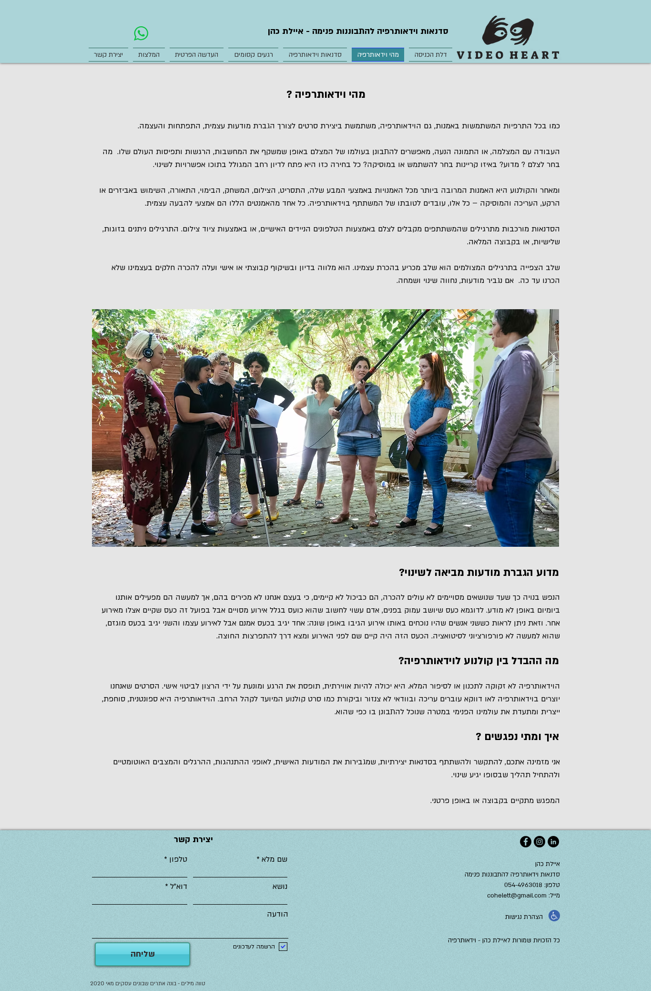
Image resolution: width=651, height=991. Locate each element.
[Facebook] (525, 841)
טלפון (178, 859)
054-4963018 (524, 885)
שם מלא (274, 859)
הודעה (277, 914)
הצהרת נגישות (524, 917)
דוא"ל (178, 886)
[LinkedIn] (553, 841)
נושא (280, 886)
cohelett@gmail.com (517, 895)
